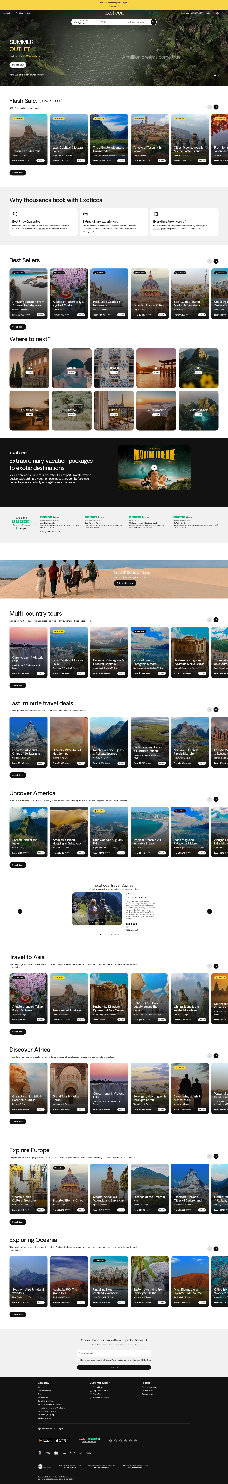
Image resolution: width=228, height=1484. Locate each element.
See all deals (17, 173)
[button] (215, 75)
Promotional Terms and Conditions (51, 1408)
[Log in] (223, 13)
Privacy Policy (110, 1360)
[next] (216, 107)
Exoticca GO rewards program (50, 1404)
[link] (29, 368)
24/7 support (159, 228)
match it (41, 228)
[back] (209, 107)
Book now (16, 73)
